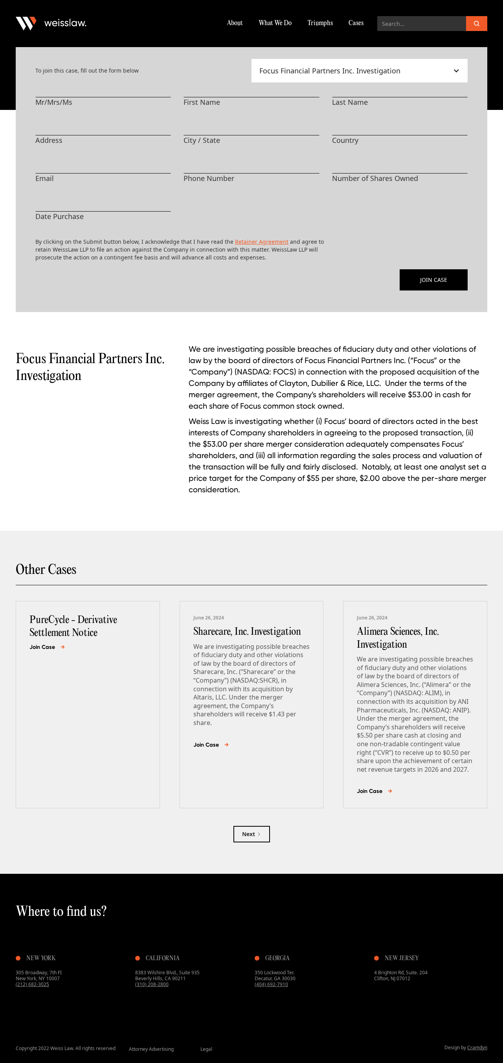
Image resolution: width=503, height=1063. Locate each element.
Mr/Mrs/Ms (53, 102)
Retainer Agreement (261, 241)
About (235, 23)
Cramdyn (477, 1047)
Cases (356, 23)
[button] (360, 70)
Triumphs (320, 23)
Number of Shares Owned (375, 178)
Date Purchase (59, 216)
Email (44, 178)
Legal (206, 1049)
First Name (202, 102)
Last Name (350, 102)
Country (345, 140)
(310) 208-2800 (152, 984)
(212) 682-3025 (32, 984)
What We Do (275, 23)
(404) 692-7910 (271, 984)
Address (48, 140)
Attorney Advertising (151, 1049)
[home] (51, 23)
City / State (202, 140)
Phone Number (209, 178)
